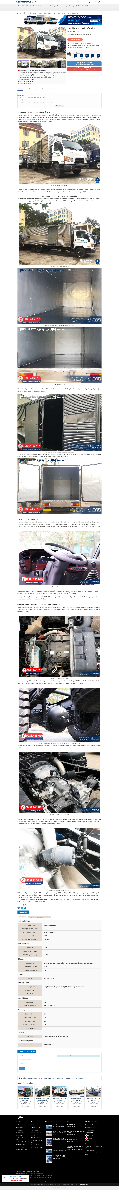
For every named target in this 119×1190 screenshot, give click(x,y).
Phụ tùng (71, 6)
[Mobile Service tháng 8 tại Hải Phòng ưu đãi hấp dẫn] (49, 1126)
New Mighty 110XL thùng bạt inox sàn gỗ (42, 1099)
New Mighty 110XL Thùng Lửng (76, 1099)
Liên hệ (87, 1141)
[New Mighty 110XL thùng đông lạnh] (59, 1091)
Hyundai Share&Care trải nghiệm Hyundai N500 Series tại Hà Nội (59, 1139)
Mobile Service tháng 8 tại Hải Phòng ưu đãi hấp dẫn (59, 1125)
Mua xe (59, 6)
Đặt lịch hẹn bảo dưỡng (36, 1147)
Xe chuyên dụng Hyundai (22, 1147)
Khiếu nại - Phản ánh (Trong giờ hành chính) (94, 1153)
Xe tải (35, 6)
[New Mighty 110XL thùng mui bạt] (93, 1091)
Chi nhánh (85, 6)
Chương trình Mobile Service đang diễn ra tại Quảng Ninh (59, 1149)
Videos (92, 6)
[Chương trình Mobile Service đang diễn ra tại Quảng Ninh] (49, 1150)
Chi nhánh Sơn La (89, 1127)
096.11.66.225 (71, 1149)
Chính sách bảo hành (36, 1144)
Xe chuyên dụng (50, 6)
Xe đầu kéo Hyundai (21, 1142)
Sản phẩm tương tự (84, 74)
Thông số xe (28, 89)
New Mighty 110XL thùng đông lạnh (59, 1099)
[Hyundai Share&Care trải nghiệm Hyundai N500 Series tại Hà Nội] (49, 1142)
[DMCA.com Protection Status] (84, 1184)
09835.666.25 (71, 1134)
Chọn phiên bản (22, 917)
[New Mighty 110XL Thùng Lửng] (76, 1091)
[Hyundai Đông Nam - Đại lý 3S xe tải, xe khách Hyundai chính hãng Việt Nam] (26, 2)
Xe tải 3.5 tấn (19, 1130)
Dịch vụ (65, 6)
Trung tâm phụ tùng (89, 1150)
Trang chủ (21, 6)
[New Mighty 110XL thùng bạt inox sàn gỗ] (42, 1091)
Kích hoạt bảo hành (35, 1127)
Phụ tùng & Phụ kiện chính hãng (37, 1141)
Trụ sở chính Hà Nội (90, 1125)
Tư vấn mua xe (89, 1144)
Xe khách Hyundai (20, 1144)
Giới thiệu (28, 6)
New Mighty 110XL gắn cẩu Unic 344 (25, 1099)
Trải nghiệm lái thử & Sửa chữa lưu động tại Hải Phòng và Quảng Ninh (59, 1157)
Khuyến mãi (33, 1125)
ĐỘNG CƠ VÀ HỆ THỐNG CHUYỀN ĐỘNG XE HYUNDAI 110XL (36, 102)
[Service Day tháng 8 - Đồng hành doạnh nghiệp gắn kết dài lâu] (49, 1133)
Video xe (33, 1135)
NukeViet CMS (53, 1184)
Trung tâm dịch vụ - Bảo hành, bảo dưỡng (93, 1147)
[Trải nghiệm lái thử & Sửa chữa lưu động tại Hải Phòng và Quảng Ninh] (49, 1159)
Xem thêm (59, 106)
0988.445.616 (21, 902)
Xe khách (41, 6)
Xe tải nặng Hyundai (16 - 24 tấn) (23, 1138)
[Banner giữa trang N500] (59, 20)
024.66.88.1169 (79, 1149)
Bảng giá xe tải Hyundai (21, 1149)
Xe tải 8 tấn (19, 1135)
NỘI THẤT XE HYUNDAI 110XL (28, 100)
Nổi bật (20, 89)
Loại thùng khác (38, 89)
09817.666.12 (71, 1141)
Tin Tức (78, 6)
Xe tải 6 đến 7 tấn (20, 1132)
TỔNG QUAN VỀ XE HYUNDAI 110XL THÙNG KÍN (33, 98)
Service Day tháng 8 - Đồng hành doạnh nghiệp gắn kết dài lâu (59, 1133)
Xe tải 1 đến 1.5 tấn (20, 1125)
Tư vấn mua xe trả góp (36, 1132)
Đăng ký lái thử (34, 1130)
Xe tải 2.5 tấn (19, 1127)
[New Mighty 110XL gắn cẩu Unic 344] (25, 1091)
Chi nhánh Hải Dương (90, 1130)
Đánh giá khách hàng (52, 89)
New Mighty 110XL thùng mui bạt (93, 1099)
